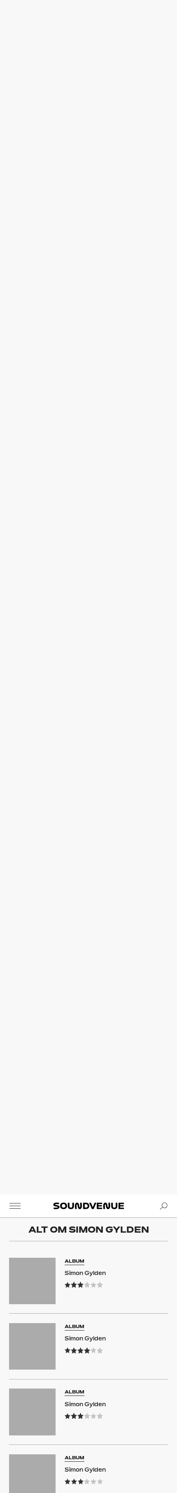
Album (74, 1261)
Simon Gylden (85, 1273)
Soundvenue (88, 1206)
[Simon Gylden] (32, 1281)
